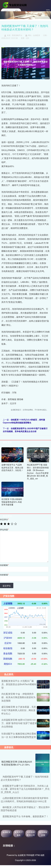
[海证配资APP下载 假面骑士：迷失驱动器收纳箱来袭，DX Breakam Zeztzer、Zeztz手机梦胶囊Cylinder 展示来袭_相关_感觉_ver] (38, 454)
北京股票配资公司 (31, 833)
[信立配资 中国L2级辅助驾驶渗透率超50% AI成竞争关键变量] (12, 489)
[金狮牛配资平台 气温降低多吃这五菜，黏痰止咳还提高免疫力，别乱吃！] (12, 454)
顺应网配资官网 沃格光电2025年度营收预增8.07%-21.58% (16, 763)
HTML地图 (39, 855)
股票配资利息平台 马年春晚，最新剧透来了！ (25, 816)
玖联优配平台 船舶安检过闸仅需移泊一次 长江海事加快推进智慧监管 (18, 735)
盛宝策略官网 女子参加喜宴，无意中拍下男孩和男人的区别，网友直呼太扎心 (18, 710)
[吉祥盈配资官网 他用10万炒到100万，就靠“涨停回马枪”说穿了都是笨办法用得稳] (43, 723)
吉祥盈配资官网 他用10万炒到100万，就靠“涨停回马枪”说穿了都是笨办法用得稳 (19, 723)
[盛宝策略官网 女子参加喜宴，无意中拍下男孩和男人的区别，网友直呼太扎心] (43, 710)
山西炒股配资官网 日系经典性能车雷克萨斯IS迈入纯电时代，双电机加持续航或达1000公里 (24, 799)
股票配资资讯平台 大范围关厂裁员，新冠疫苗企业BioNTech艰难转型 (18, 684)
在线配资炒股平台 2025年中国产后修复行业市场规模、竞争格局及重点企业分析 (25, 430)
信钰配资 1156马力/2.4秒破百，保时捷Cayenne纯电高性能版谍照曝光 (24, 421)
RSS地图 (30, 855)
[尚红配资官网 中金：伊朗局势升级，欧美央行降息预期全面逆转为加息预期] (43, 697)
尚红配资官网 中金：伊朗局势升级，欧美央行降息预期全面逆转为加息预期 (18, 697)
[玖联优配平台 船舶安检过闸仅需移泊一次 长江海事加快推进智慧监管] (43, 735)
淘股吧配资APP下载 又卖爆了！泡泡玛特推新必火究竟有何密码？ (25, 778)
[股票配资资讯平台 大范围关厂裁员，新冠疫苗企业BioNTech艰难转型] (43, 684)
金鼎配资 (6, 832)
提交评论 (7, 585)
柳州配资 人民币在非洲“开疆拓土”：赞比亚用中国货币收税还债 (25, 809)
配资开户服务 (19, 833)
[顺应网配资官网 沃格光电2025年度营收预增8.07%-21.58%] (42, 763)
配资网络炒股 (43, 833)
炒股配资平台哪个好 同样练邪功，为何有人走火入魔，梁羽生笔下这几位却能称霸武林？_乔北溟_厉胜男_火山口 (25, 789)
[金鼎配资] (15, 4)
